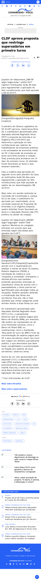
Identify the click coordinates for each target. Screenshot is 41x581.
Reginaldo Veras (21, 428)
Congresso (19, 441)
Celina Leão (7, 423)
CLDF (25, 419)
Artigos (22, 556)
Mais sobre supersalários (14, 389)
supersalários (8, 419)
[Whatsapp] (2, 6)
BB (34, 423)
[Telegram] (7, 6)
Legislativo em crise (22, 423)
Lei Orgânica (7, 428)
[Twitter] (16, 6)
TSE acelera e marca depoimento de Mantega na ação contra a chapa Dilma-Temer (26, 458)
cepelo (22, 433)
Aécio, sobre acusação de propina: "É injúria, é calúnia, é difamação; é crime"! (26, 479)
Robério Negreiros (9, 433)
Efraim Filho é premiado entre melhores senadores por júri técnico (20, 518)
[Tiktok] (34, 6)
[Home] (20, 11)
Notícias (10, 24)
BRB (24, 414)
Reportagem (7, 441)
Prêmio (31, 24)
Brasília (16, 414)
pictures (6, 414)
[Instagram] (24, 6)
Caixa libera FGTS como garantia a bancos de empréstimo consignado (25, 469)
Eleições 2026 (21, 24)
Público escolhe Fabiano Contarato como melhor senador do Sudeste (20, 537)
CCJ (18, 419)
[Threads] (38, 6)
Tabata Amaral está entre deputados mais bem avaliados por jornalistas (21, 508)
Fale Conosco (31, 556)
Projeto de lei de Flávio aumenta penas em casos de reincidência (22, 499)
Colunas (15, 556)
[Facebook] (11, 6)
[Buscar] (38, 2)
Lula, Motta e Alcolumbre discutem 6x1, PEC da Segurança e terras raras (21, 528)
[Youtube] (29, 6)
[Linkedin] (20, 6)
